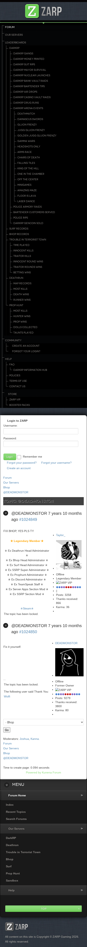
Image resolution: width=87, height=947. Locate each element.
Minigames (24, 184)
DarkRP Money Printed (28, 59)
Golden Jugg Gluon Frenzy (36, 135)
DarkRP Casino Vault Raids (32, 97)
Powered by (33, 772)
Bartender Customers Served (34, 212)
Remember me (32, 456)
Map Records (22, 283)
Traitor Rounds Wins (27, 267)
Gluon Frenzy (27, 124)
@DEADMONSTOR (15, 492)
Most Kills (20, 288)
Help (8, 359)
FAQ (12, 364)
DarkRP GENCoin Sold (28, 223)
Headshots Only (28, 146)
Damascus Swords (30, 119)
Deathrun (16, 278)
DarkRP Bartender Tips (29, 86)
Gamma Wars (26, 141)
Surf (9, 866)
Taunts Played (23, 332)
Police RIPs (20, 217)
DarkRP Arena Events (28, 108)
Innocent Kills (23, 250)
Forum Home (17, 795)
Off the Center (27, 179)
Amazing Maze (27, 190)
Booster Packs (19, 405)
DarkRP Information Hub (30, 370)
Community (13, 340)
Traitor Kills (22, 256)
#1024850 (28, 632)
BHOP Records (19, 234)
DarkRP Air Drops (25, 91)
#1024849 (28, 519)
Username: (10, 425)
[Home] (43, 10)
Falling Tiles (26, 163)
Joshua (24, 738)
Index (10, 804)
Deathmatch (26, 113)
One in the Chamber (30, 174)
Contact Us (17, 386)
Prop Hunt (16, 305)
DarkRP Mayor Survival (29, 70)
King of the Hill (28, 168)
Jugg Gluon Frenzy (31, 130)
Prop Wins (20, 321)
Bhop (6, 487)
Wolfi (7, 696)
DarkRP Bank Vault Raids (30, 80)
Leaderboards (15, 42)
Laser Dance (26, 201)
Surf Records (18, 228)
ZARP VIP (14, 399)
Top (43, 908)
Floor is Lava (26, 195)
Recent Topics (16, 811)
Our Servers (14, 34)
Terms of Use (18, 381)
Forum (10, 27)
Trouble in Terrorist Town (27, 239)
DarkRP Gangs (23, 53)
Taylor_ (60, 535)
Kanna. (35, 738)
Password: (10, 438)
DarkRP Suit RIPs (24, 64)
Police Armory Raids (27, 206)
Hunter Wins (21, 316)
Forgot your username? (56, 462)
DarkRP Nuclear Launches (31, 75)
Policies (14, 375)
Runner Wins (22, 299)
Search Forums (16, 818)
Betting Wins (22, 272)
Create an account (19, 468)
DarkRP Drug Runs (26, 102)
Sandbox (12, 880)
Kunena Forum (51, 772)
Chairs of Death (28, 157)
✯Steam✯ (27, 608)
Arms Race (24, 152)
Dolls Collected (25, 327)
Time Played (21, 245)
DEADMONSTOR (66, 643)
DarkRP (14, 48)
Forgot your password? (22, 462)
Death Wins (21, 294)
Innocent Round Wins (28, 261)
